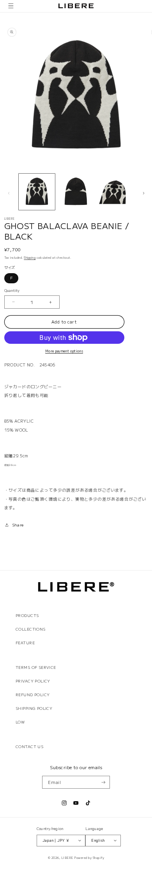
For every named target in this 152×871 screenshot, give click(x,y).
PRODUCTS (27, 615)
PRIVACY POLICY (33, 681)
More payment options (64, 350)
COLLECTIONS (31, 629)
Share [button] (18, 525)
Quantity (12, 290)
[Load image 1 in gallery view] (37, 192)
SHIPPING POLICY (34, 708)
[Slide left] (8, 193)
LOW (20, 722)
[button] (11, 6)
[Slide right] (143, 193)
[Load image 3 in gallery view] (115, 192)
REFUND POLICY (32, 694)
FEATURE (25, 642)
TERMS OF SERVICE (36, 667)
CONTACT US (29, 746)
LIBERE (67, 857)
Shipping (29, 258)
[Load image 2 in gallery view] (76, 192)
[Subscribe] (103, 782)
